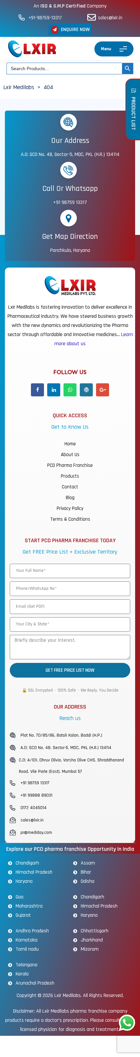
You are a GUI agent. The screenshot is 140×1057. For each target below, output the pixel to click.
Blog (70, 498)
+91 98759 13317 (70, 202)
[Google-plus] (102, 389)
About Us (70, 455)
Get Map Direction (70, 236)
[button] (70, 29)
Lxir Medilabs (67, 995)
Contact (70, 487)
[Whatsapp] (70, 389)
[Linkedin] (53, 389)
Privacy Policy (70, 508)
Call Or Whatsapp (70, 188)
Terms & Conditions (70, 519)
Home (70, 444)
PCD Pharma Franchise (70, 465)
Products (70, 476)
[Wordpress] (86, 389)
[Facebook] (37, 389)
